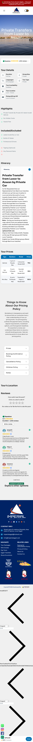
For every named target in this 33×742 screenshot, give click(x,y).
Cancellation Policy (13, 362)
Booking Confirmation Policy (14, 355)
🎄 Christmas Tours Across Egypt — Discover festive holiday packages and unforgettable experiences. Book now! (16, 3)
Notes (8, 373)
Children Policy (12, 367)
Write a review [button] (8, 424)
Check (29, 739)
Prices (8, 348)
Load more (16, 480)
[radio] (10, 403)
